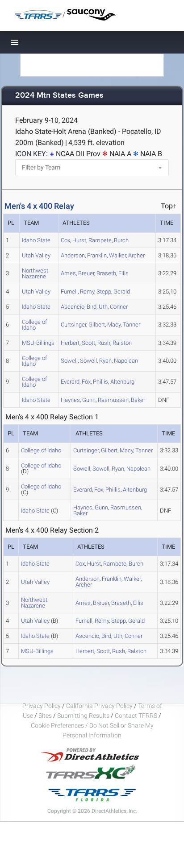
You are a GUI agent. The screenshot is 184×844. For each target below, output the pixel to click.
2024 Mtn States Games (59, 96)
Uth (103, 306)
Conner (119, 306)
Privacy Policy (41, 705)
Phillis (100, 381)
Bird (91, 306)
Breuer (86, 273)
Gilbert (96, 324)
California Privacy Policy (99, 705)
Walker (117, 255)
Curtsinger (73, 324)
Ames (68, 273)
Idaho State (36, 240)
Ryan (105, 360)
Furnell (69, 291)
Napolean (126, 360)
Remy (87, 291)
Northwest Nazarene (35, 273)
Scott (88, 342)
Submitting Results (83, 715)
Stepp (103, 291)
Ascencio (72, 306)
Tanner (131, 324)
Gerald (121, 291)
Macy (114, 324)
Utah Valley (36, 255)
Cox (65, 240)
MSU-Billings (38, 342)
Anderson (73, 255)
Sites (45, 715)
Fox (86, 381)
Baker (138, 400)
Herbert (70, 342)
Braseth (106, 273)
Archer (136, 255)
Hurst (79, 240)
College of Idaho (34, 325)
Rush (103, 342)
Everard (70, 381)
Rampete (100, 240)
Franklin (97, 255)
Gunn (89, 400)
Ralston (122, 342)
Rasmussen (113, 400)
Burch (121, 240)
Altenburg (122, 381)
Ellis (123, 273)
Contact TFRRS (137, 715)
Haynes (70, 400)
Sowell (69, 360)
